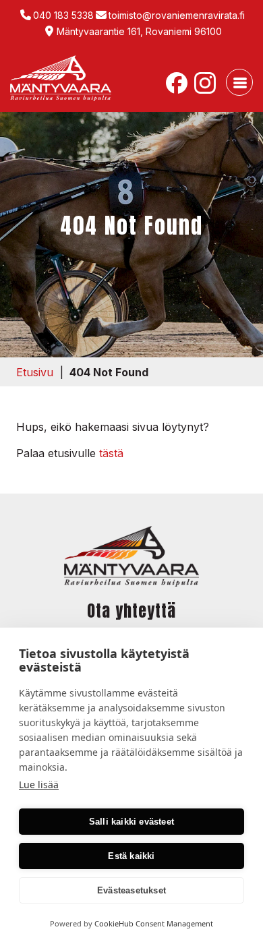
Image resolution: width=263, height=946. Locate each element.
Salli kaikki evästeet (131, 822)
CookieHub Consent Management (153, 923)
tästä (111, 453)
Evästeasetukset (131, 890)
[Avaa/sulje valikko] (239, 82)
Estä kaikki (131, 856)
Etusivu (34, 372)
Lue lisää (39, 784)
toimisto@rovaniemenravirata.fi (177, 15)
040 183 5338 (63, 15)
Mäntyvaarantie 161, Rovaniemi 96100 (139, 31)
